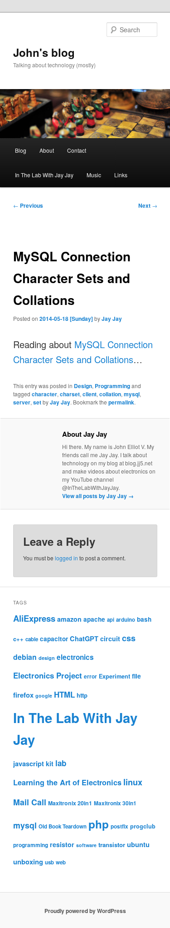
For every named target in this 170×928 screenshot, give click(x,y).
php (98, 824)
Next (147, 205)
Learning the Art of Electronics (67, 782)
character (44, 394)
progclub (142, 826)
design (47, 657)
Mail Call (29, 802)
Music (94, 175)
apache (94, 619)
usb (49, 862)
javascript (28, 763)
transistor (111, 844)
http (82, 695)
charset (70, 394)
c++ (18, 638)
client (90, 394)
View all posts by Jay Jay (98, 496)
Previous (28, 205)
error (90, 676)
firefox (23, 695)
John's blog (44, 52)
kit (49, 763)
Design (83, 386)
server (21, 402)
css (129, 638)
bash (144, 619)
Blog (20, 150)
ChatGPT (84, 638)
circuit (110, 638)
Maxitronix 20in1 (70, 803)
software (86, 845)
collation (110, 394)
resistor (62, 844)
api (110, 619)
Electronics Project (47, 675)
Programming (112, 386)
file (136, 675)
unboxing (28, 862)
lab (60, 763)
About (46, 150)
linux (132, 782)
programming (30, 845)
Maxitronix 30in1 (115, 803)
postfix (119, 826)
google (43, 695)
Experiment (114, 676)
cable (31, 639)
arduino (125, 620)
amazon (69, 619)
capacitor (54, 638)
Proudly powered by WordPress (85, 911)
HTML (64, 694)
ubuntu (138, 844)
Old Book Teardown (63, 826)
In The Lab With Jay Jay (44, 175)
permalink (121, 402)
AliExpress (34, 618)
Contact (76, 150)
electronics (75, 657)
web (61, 862)
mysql (132, 394)
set (37, 402)
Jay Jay (112, 318)
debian (25, 657)
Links (120, 175)
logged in (66, 558)
